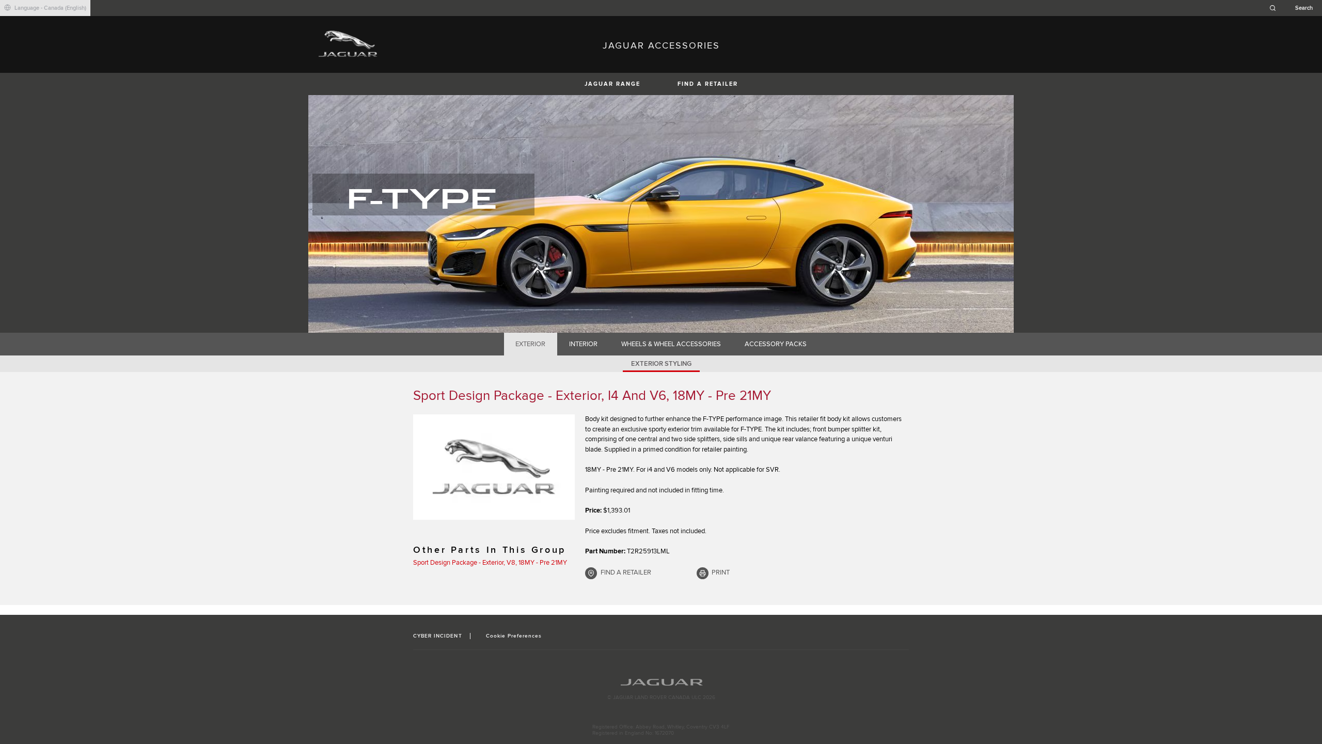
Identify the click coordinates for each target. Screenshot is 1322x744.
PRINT (721, 572)
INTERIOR (583, 344)
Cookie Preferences (514, 636)
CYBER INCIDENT (437, 636)
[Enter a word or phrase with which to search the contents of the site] (1294, 8)
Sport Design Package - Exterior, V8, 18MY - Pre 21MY (490, 563)
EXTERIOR (530, 344)
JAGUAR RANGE (612, 84)
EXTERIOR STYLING (661, 364)
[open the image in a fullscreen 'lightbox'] (494, 467)
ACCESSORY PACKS (776, 344)
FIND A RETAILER (708, 84)
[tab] (530, 344)
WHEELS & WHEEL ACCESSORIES (671, 344)
